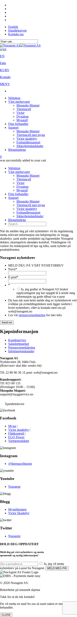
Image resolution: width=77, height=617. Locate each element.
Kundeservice (17, 340)
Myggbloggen (17, 509)
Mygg (12, 426)
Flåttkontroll (16, 433)
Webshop (14, 98)
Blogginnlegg (17, 149)
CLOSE (6, 614)
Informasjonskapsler (21, 351)
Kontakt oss (16, 34)
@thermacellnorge (20, 463)
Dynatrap (22, 116)
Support (13, 127)
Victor (20, 112)
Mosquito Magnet (27, 105)
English (13, 27)
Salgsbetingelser (18, 344)
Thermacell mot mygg (30, 135)
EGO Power (16, 437)
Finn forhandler (18, 124)
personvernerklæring (32, 315)
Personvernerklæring (21, 347)
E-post (13, 277)
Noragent (14, 486)
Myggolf (22, 120)
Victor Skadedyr (18, 513)
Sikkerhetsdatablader (29, 146)
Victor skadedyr (26, 138)
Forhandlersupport (28, 142)
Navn (12, 269)
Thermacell (23, 109)
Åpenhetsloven (14, 404)
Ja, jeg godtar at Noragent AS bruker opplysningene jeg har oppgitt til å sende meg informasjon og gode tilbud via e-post (45, 292)
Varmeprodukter (18, 441)
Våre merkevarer (19, 101)
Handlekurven (17, 30)
